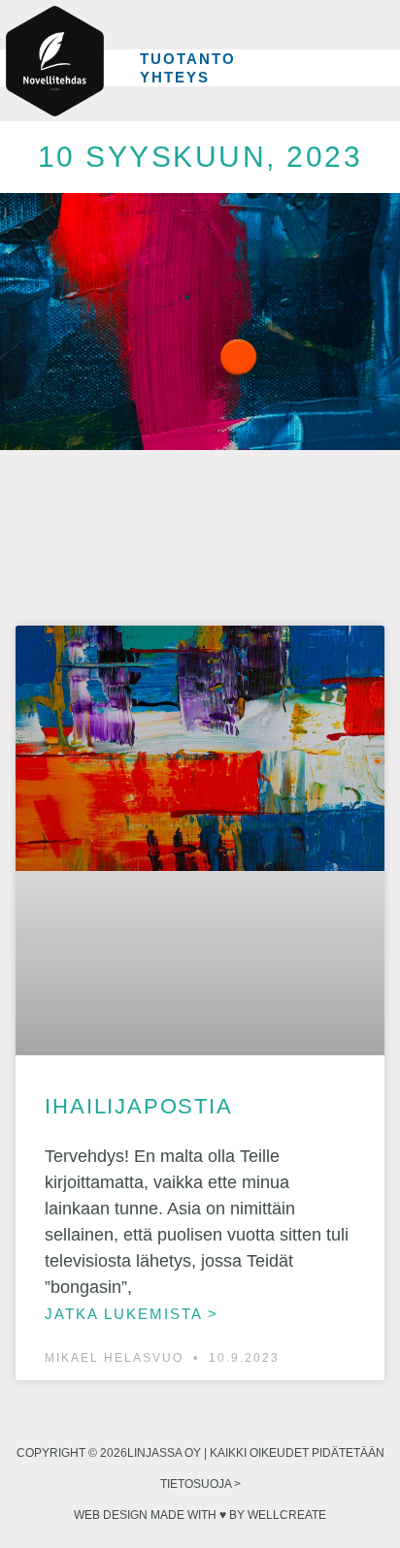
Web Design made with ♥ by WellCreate (200, 1515)
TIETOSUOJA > (200, 1484)
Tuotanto (188, 58)
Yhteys (175, 77)
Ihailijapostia (138, 1106)
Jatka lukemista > (131, 1314)
